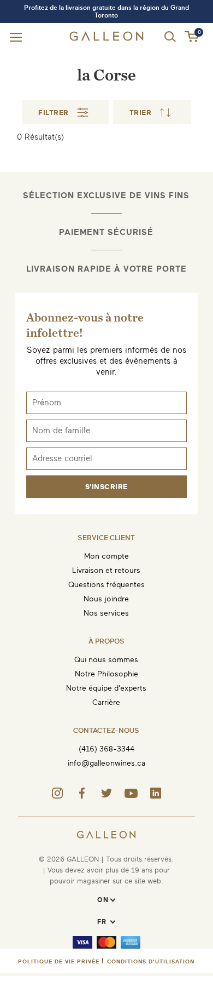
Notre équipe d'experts (106, 688)
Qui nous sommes (106, 660)
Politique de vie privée (58, 961)
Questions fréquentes (106, 585)
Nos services (106, 613)
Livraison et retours (106, 570)
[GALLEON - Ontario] (106, 38)
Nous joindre (106, 599)
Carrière (106, 702)
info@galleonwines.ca (106, 763)
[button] (192, 37)
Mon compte (106, 556)
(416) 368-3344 (106, 749)
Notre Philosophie (106, 674)
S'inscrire (106, 487)
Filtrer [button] (53, 112)
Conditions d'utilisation (150, 961)
